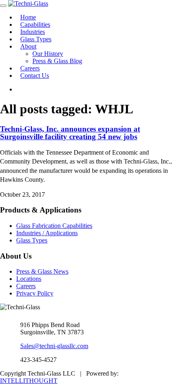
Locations (28, 278)
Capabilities (35, 24)
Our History (47, 53)
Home (28, 17)
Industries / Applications (47, 233)
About (28, 46)
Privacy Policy (34, 293)
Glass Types (35, 39)
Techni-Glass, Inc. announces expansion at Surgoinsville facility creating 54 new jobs (70, 133)
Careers (30, 68)
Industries (32, 31)
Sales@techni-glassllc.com (54, 345)
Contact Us (34, 75)
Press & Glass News (42, 271)
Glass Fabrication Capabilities (54, 225)
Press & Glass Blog (57, 60)
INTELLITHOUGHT (28, 380)
